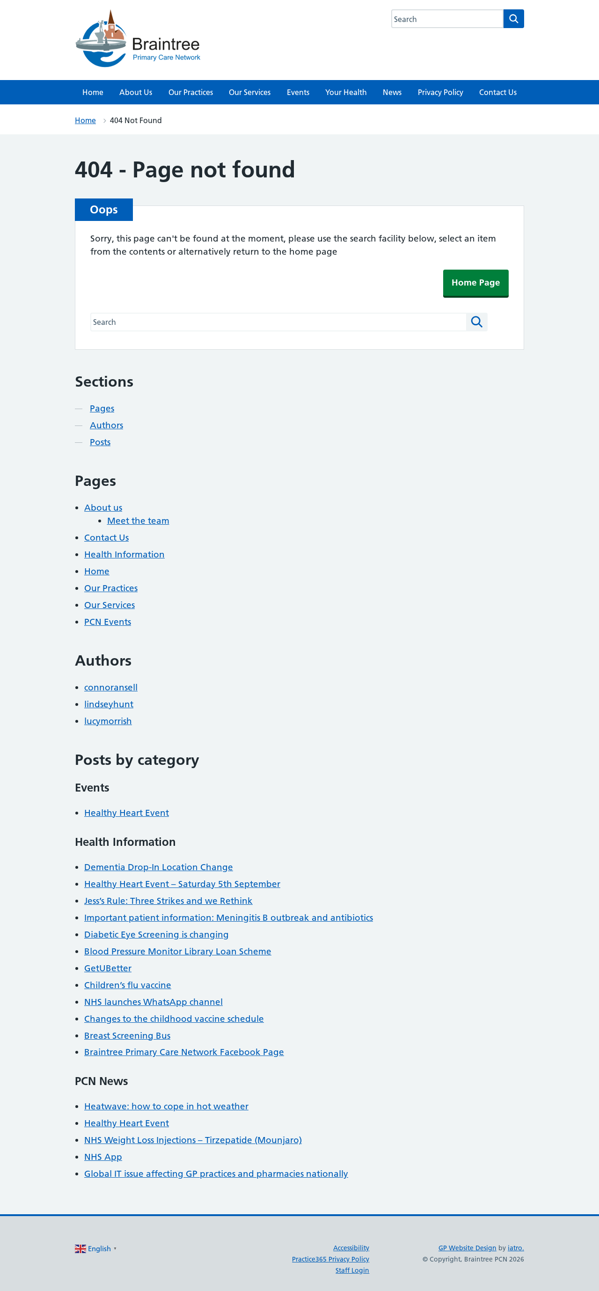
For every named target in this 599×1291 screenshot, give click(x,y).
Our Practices (190, 92)
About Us (135, 92)
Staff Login (352, 1270)
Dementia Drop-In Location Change (158, 867)
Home (92, 92)
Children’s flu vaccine (127, 985)
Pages (102, 408)
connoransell (111, 687)
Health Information (124, 554)
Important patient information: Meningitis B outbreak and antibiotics (228, 917)
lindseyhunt (108, 704)
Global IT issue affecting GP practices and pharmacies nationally (216, 1173)
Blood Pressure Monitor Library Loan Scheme (177, 951)
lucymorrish (108, 721)
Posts (100, 442)
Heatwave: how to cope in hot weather (166, 1106)
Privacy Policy (440, 92)
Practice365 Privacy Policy (330, 1259)
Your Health (346, 92)
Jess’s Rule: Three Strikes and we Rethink (168, 900)
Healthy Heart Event (126, 812)
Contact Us (498, 92)
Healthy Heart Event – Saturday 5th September (182, 884)
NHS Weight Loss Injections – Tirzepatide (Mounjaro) (193, 1140)
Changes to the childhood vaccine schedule (174, 1018)
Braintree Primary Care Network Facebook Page (184, 1052)
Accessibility (351, 1248)
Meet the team (138, 520)
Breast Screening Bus (127, 1035)
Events (298, 92)
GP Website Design (467, 1248)
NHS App (103, 1157)
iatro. (516, 1248)
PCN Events (107, 621)
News (392, 92)
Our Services (249, 92)
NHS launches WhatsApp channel (153, 1002)
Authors (106, 425)
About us (103, 507)
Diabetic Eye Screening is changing (156, 934)
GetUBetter (107, 968)
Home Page (476, 282)
